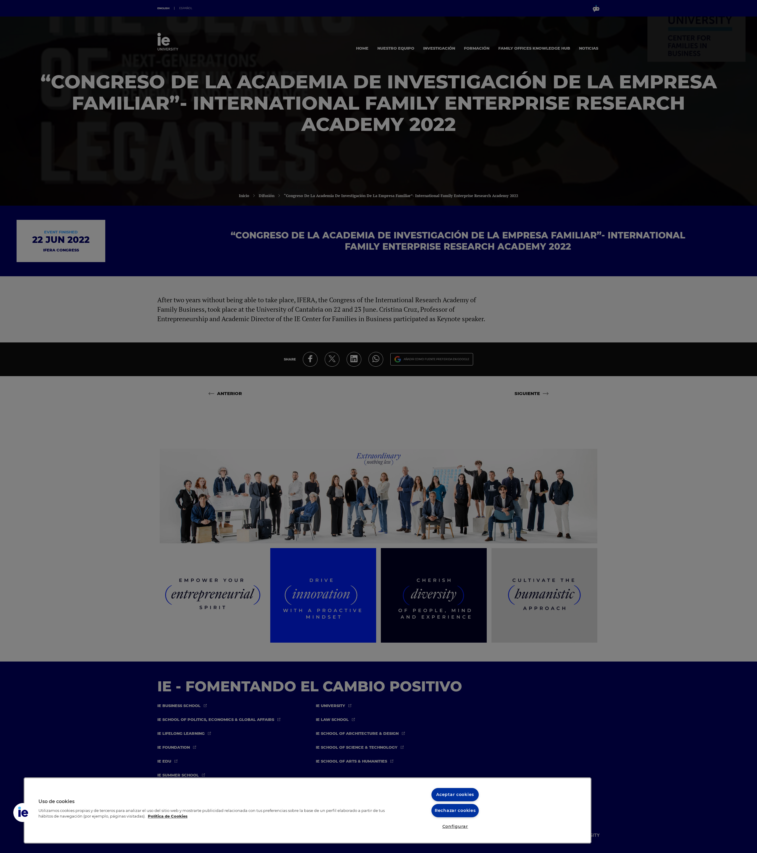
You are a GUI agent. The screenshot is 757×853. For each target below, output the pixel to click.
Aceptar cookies (455, 794)
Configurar (455, 826)
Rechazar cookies (455, 810)
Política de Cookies (167, 816)
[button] (22, 812)
